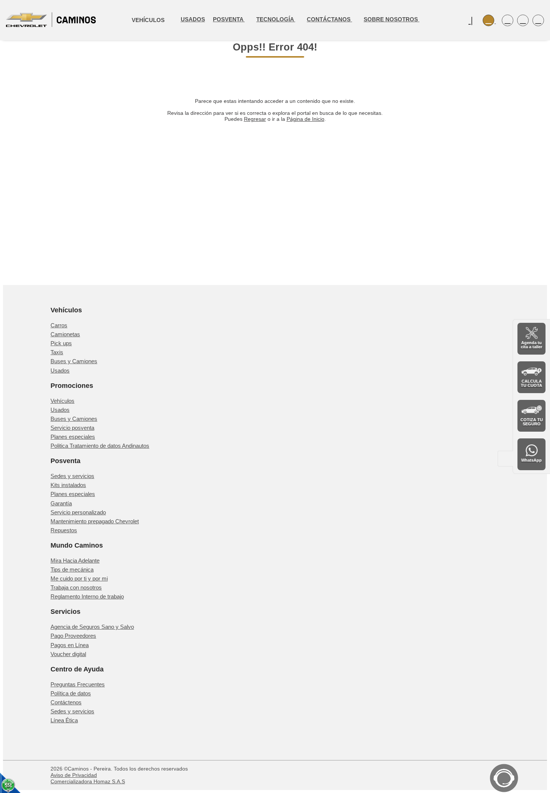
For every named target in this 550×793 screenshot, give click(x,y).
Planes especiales (73, 437)
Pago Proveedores (73, 636)
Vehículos (62, 401)
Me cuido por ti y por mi (79, 578)
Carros (59, 325)
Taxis (57, 352)
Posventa (229, 19)
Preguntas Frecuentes (78, 684)
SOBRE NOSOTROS (391, 19)
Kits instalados (68, 485)
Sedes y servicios (72, 476)
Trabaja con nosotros (76, 587)
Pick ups (61, 343)
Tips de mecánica (72, 569)
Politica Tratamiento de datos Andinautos (100, 446)
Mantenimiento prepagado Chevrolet (95, 521)
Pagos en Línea (70, 645)
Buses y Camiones (74, 361)
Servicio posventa (72, 428)
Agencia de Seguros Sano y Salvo (92, 627)
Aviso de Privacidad (74, 775)
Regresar (255, 119)
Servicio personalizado (78, 512)
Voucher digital (68, 654)
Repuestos (64, 530)
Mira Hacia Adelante (75, 560)
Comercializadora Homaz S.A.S (88, 781)
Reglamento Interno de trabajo (87, 596)
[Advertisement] (275, 193)
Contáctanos (329, 19)
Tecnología (275, 19)
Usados (193, 19)
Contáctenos (66, 702)
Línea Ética (64, 720)
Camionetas (65, 334)
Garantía (61, 503)
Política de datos (71, 693)
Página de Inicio (305, 119)
